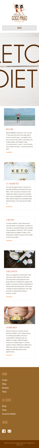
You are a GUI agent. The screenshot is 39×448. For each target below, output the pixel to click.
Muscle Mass (9, 129)
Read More (9, 152)
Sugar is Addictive (11, 271)
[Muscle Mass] (19, 117)
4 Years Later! (10, 220)
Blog (4, 384)
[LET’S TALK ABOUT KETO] (19, 171)
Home (4, 380)
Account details (9, 414)
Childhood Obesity (11, 327)
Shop (4, 391)
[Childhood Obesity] (19, 315)
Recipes (5, 388)
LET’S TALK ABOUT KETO (12, 183)
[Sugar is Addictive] (19, 259)
